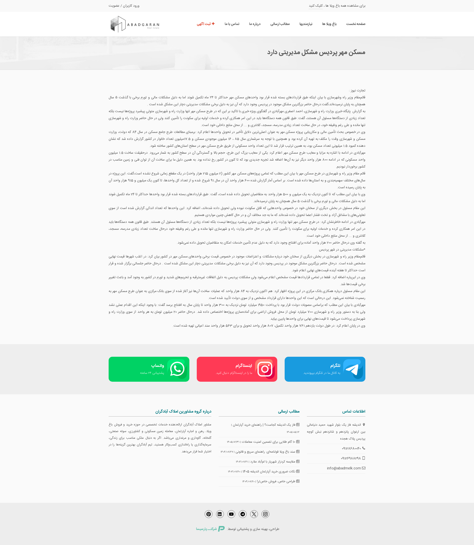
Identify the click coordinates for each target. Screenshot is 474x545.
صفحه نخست (355, 24)
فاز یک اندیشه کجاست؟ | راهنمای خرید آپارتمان (264, 425)
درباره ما (254, 24)
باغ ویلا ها (329, 24)
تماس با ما (232, 24)
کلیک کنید (316, 6)
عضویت (114, 6)
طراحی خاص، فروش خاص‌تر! (276, 481)
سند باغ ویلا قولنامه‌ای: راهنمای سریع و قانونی (266, 452)
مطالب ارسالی (280, 24)
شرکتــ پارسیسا (206, 529)
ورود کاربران (131, 6)
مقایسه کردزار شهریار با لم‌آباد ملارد (273, 461)
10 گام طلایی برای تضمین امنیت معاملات (269, 442)
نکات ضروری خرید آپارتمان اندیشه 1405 (269, 471)
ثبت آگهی (204, 24)
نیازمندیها (305, 24)
